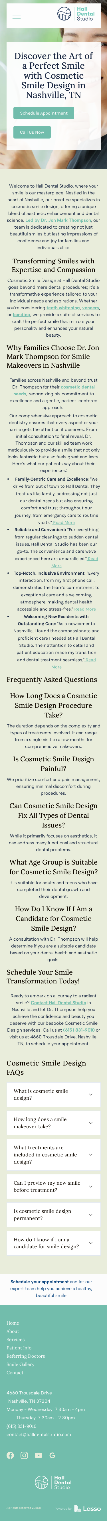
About (13, 1331)
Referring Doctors (26, 1356)
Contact (15, 1372)
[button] (17, 15)
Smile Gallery (20, 1364)
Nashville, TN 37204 (29, 1401)
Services (16, 1339)
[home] (73, 14)
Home (13, 1323)
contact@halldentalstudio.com (39, 1434)
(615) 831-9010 (22, 1426)
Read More (63, 522)
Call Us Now (32, 132)
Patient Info (19, 1348)
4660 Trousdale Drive (29, 1393)
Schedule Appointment (44, 113)
